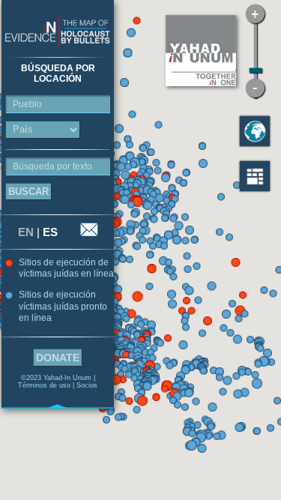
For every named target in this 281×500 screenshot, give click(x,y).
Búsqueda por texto (52, 166)
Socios (86, 385)
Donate (57, 358)
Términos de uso (44, 385)
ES (50, 232)
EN (26, 232)
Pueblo (27, 104)
